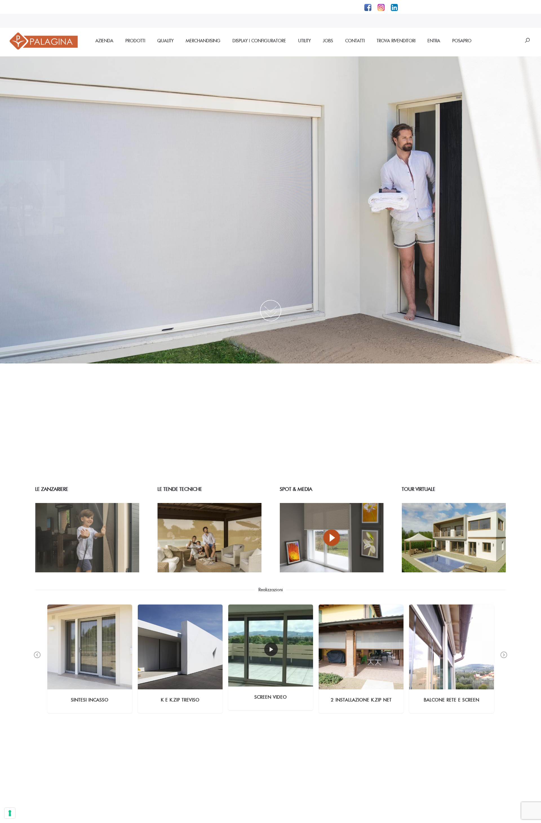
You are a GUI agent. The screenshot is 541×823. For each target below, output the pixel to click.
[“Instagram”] (382, 6)
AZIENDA (104, 40)
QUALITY (165, 40)
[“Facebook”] (368, 6)
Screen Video (270, 697)
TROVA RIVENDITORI (396, 40)
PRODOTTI (135, 40)
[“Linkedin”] (393, 6)
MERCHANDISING (203, 40)
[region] (270, 209)
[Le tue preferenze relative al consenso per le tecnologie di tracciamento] (10, 813)
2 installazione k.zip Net (361, 700)
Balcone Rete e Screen (451, 700)
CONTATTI (355, 40)
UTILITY (304, 40)
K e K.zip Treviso (180, 700)
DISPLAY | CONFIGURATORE (259, 40)
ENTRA (433, 40)
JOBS (328, 40)
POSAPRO (461, 40)
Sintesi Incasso (89, 700)
